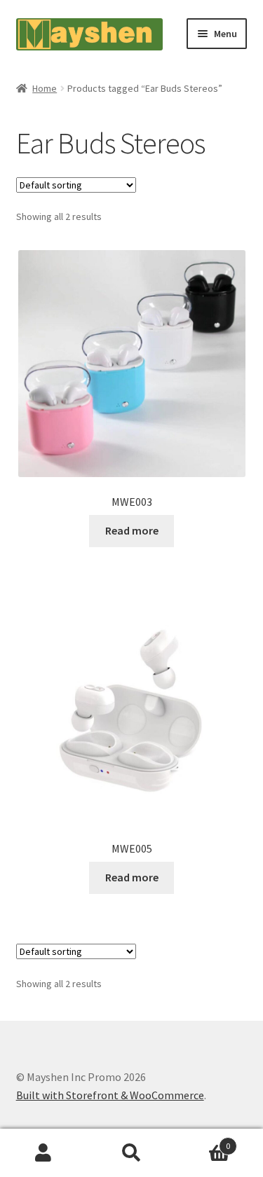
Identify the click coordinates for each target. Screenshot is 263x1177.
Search (131, 1153)
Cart (202, 1141)
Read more (132, 530)
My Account (44, 1153)
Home (44, 88)
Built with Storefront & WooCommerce (110, 1095)
